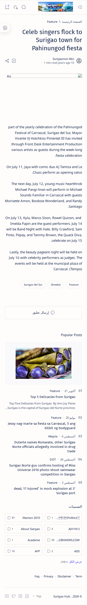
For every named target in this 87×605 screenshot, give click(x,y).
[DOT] (53, 459)
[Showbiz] (56, 284)
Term (78, 576)
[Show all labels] (71, 561)
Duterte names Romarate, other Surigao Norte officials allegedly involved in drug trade (43, 446)
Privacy (48, 576)
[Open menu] (80, 7)
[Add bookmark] (14, 61)
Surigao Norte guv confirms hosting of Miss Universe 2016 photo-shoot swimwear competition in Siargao (42, 469)
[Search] (23, 7)
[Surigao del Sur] (33, 284)
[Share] (7, 61)
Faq (37, 576)
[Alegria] (52, 436)
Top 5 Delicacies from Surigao (52, 397)
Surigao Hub (62, 596)
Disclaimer (64, 576)
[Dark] (15, 7)
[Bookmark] (7, 7)
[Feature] (74, 284)
